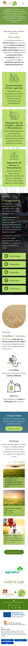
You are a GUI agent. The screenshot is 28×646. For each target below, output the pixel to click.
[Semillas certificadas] (14, 366)
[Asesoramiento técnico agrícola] (14, 89)
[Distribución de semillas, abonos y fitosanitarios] (14, 128)
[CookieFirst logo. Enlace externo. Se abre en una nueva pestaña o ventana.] (1, 627)
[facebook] (8, 608)
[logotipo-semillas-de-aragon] (14, 578)
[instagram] (15, 608)
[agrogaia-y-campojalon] (14, 590)
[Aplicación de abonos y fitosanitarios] (14, 168)
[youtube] (19, 608)
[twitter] (12, 608)
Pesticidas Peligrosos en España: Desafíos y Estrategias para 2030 (14, 538)
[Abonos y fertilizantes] (14, 392)
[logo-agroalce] (14, 566)
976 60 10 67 (14, 605)
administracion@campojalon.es (14, 602)
